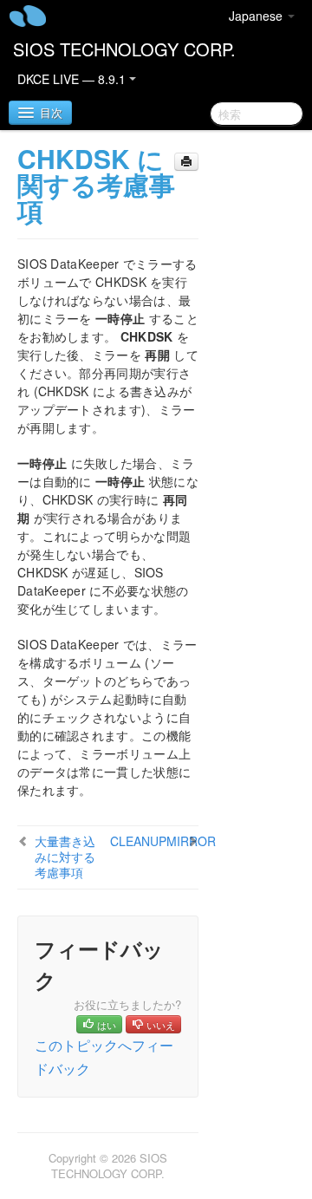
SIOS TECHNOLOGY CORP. (124, 49)
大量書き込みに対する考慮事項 (65, 856)
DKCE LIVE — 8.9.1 (73, 79)
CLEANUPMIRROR (163, 841)
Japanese (257, 15)
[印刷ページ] (186, 162)
